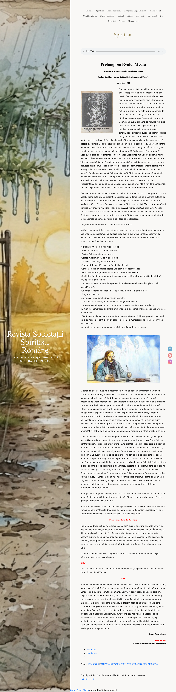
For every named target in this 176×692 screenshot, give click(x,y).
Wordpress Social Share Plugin (74, 690)
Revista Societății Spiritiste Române (35, 341)
